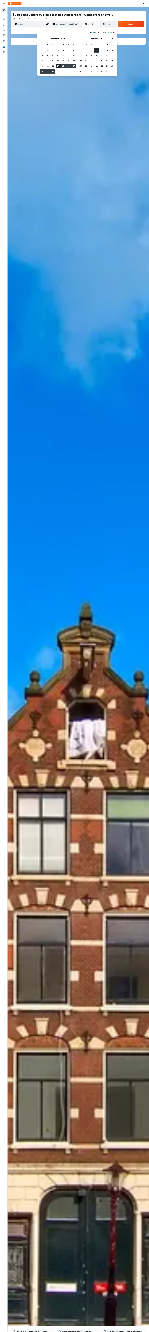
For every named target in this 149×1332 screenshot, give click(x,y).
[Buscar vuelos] (4, 10)
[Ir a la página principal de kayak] (14, 3)
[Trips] (4, 41)
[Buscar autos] (4, 19)
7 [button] (42, 55)
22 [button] (48, 66)
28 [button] (42, 71)
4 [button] (63, 50)
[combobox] (18, 19)
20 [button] (74, 61)
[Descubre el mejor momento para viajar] (4, 35)
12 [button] (68, 55)
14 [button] (42, 61)
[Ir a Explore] (4, 25)
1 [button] (47, 50)
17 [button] (58, 61)
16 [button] (53, 61)
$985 (16, 15)
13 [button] (74, 55)
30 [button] (53, 71)
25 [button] (63, 66)
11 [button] (63, 55)
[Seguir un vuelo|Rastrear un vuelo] (4, 30)
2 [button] (52, 50)
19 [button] (68, 61)
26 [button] (68, 66)
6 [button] (73, 50)
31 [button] (107, 71)
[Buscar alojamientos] (4, 14)
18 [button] (63, 61)
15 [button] (47, 61)
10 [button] (58, 55)
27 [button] (74, 66)
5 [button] (68, 50)
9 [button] (52, 55)
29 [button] (48, 71)
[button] (3, 3)
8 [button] (47, 55)
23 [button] (53, 66)
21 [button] (42, 66)
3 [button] (58, 50)
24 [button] (58, 66)
